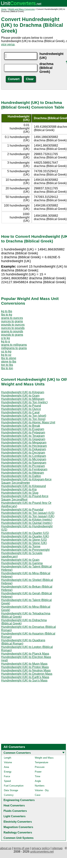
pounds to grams (12, 334)
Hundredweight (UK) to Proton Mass (25, 667)
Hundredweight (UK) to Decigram (23, 452)
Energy (8, 771)
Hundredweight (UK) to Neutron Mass (26, 670)
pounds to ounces (13, 324)
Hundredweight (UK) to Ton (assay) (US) (27, 512)
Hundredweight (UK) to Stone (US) (24, 539)
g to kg (5, 338)
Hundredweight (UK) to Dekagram (23, 449)
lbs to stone (8, 358)
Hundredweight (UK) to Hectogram (24, 445)
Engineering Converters (19, 800)
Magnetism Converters (18, 827)
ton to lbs (7, 364)
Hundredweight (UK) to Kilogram (22, 392)
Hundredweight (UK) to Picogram (23, 466)
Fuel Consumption (13, 785)
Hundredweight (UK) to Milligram (22, 399)
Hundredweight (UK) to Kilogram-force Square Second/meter (26, 481)
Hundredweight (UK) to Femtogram (24, 469)
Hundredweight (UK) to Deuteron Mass (26, 673)
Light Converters (14, 816)
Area (6, 767)
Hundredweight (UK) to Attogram (22, 472)
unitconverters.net (42, 851)
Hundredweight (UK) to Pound (21, 405)
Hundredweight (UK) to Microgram (23, 459)
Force (7, 776)
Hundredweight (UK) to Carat (20, 412)
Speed (7, 781)
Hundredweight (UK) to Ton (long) (23, 419)
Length (7, 757)
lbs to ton (7, 368)
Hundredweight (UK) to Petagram (23, 432)
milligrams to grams (14, 348)
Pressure (39, 767)
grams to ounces (12, 318)
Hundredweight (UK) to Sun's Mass (24, 680)
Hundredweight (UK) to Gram (20, 395)
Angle (38, 781)
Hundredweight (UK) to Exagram (22, 429)
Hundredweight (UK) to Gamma (22, 563)
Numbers (39, 785)
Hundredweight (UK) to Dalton (21, 476)
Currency (9, 795)
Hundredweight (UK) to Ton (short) (23, 415)
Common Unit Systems (19, 837)
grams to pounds (12, 331)
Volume (8, 762)
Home (4, 9)
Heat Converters (14, 805)
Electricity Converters (18, 821)
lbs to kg (6, 314)
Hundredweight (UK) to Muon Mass (24, 663)
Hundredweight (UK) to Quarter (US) (25, 533)
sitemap (57, 848)
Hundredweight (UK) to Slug (19, 492)
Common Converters (17, 752)
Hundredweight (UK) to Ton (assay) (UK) (27, 516)
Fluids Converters (15, 810)
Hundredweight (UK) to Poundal (22, 509)
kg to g (5, 341)
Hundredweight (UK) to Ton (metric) (24, 402)
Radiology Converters (18, 832)
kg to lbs (6, 311)
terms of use (22, 848)
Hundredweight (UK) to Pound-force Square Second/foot (24, 498)
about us (5, 848)
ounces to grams (12, 321)
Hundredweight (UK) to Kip (19, 489)
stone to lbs (8, 361)
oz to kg (6, 351)
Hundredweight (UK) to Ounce (21, 409)
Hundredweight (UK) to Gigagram (23, 439)
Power (38, 771)
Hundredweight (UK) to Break (20, 425)
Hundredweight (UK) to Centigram (23, 455)
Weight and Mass (44, 757)
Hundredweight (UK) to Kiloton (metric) (26, 519)
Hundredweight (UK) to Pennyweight (25, 549)
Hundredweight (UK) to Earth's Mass (25, 677)
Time (37, 776)
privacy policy (41, 848)
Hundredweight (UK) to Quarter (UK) (25, 536)
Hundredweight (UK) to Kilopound (23, 486)
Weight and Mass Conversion (21, 9)
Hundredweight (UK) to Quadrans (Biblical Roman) (23, 642)
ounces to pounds (13, 328)
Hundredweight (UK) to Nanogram (23, 462)
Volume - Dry (42, 790)
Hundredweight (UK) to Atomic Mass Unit (28, 422)
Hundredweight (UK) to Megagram (23, 442)
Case (37, 795)
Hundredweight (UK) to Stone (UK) (24, 543)
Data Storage (11, 790)
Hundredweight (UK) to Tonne (20, 546)
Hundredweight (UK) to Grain (20, 559)
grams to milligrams (14, 344)
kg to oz (6, 354)
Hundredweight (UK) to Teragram (23, 435)
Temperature (41, 762)
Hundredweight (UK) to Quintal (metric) (26, 523)
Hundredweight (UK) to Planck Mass (25, 653)
